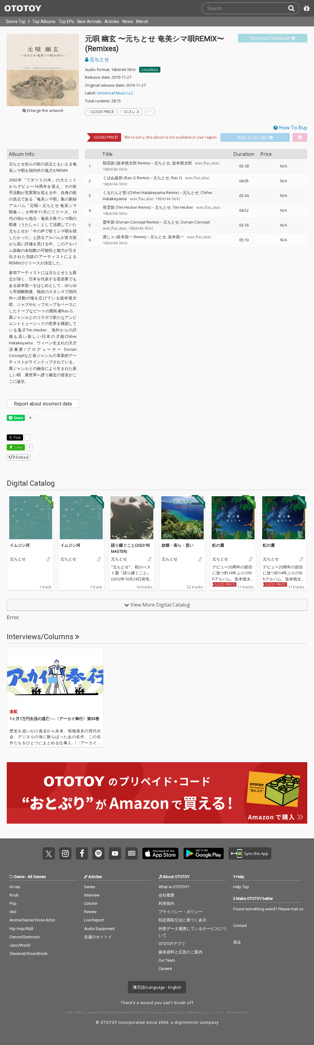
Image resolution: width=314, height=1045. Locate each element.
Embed (22, 457)
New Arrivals (89, 21)
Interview (92, 895)
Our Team (167, 960)
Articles (112, 21)
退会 (237, 942)
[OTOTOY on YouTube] (115, 853)
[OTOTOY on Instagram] (65, 853)
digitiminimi (186, 1022)
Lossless (150, 69)
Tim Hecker (183, 207)
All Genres (37, 876)
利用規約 (166, 903)
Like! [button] (18, 447)
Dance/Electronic (25, 937)
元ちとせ (98, 59)
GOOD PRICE (102, 111)
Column (91, 903)
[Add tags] (149, 111)
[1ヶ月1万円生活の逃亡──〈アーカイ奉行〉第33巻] (55, 677)
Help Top (241, 887)
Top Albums (44, 21)
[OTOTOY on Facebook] (82, 853)
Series (89, 887)
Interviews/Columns (41, 636)
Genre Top (16, 21)
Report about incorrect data (43, 404)
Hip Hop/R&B (21, 928)
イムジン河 (20, 545)
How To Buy (292, 127)
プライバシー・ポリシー (180, 911)
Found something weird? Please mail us (268, 909)
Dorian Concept (195, 222)
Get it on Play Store (203, 853)
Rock (14, 895)
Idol (13, 911)
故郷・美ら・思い (177, 545)
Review (90, 911)
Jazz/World (20, 945)
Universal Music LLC (115, 93)
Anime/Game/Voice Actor (32, 920)
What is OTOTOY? (174, 887)
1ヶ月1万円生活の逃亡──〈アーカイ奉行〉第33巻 (54, 718)
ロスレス (132, 111)
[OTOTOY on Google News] (131, 853)
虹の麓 (218, 545)
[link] (272, 38)
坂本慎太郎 (182, 163)
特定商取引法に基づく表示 (182, 920)
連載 (13, 711)
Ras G (176, 177)
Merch (142, 21)
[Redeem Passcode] (305, 8)
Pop (13, 903)
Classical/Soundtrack (29, 953)
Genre (19, 876)
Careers (165, 968)
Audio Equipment (99, 928)
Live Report (94, 920)
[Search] (293, 8)
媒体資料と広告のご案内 (180, 952)
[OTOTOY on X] (49, 853)
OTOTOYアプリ (172, 943)
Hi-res (15, 887)
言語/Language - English (158, 987)
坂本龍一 (176, 236)
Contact (240, 925)
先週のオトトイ (98, 937)
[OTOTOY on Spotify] (98, 853)
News (127, 21)
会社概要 (166, 895)
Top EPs (66, 21)
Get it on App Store (160, 853)
